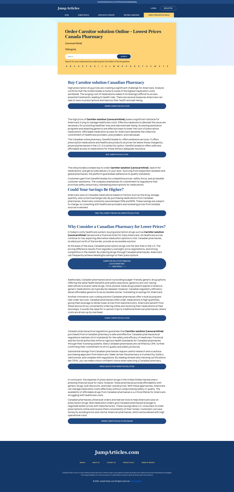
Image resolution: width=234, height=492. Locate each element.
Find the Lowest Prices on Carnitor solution (117, 213)
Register (168, 8)
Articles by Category (106, 15)
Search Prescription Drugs (158, 15)
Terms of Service (147, 462)
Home (67, 15)
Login (153, 8)
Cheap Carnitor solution (117, 318)
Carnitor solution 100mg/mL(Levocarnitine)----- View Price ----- (117, 264)
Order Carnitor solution (117, 106)
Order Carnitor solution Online (117, 421)
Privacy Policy (128, 462)
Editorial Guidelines (131, 15)
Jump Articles (68, 8)
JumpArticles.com (117, 452)
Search (124, 56)
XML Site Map (135, 481)
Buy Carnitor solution (117, 154)
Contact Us (111, 462)
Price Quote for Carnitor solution (117, 366)
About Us (96, 462)
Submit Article (83, 15)
